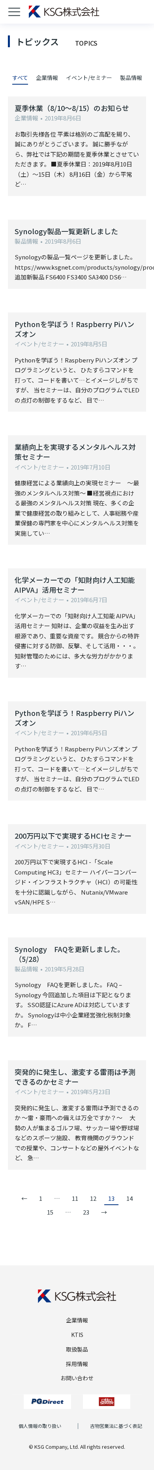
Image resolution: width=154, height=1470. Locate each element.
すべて (20, 77)
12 (93, 1198)
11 (75, 1198)
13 (111, 1198)
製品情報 (131, 77)
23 (86, 1212)
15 (50, 1212)
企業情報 (47, 77)
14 (129, 1198)
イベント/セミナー (89, 77)
